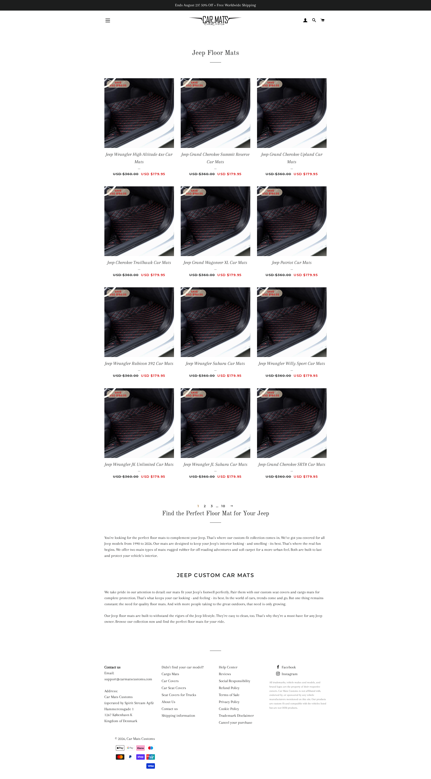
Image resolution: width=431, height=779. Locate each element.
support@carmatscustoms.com (128, 679)
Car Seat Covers (174, 688)
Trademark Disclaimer (236, 715)
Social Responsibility (234, 681)
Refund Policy (229, 688)
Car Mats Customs (141, 739)
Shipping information (178, 715)
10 (223, 506)
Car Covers (170, 681)
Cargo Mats (170, 674)
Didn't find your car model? (183, 667)
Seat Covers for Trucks (179, 695)
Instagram (289, 674)
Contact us (170, 709)
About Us (168, 702)
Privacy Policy (229, 702)
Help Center (228, 667)
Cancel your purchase (235, 722)
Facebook (288, 667)
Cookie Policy (229, 709)
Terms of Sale (229, 695)
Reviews (225, 674)
